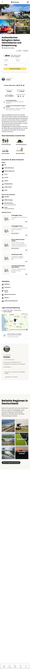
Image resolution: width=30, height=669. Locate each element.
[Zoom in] (27, 315)
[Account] (28, 2)
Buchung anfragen (15, 69)
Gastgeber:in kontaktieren (11, 377)
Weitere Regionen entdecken (11, 462)
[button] (15, 320)
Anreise (6, 60)
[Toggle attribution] (27, 329)
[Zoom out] (27, 317)
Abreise (18, 60)
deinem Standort (7, 311)
